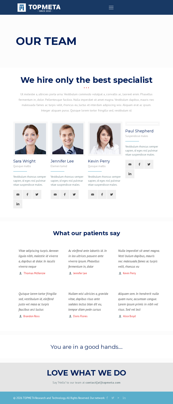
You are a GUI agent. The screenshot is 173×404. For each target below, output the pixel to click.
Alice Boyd (129, 316)
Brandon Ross (31, 316)
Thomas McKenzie (34, 273)
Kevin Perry (129, 273)
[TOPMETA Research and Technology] (39, 7)
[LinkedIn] (124, 398)
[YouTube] (118, 398)
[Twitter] (113, 398)
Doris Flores (80, 316)
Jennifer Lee (80, 273)
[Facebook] (107, 398)
